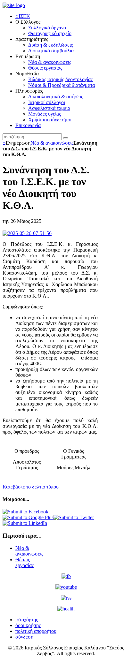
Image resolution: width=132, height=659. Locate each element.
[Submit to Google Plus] (28, 517)
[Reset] (65, 138)
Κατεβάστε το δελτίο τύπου (31, 486)
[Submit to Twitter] (74, 517)
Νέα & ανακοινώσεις (51, 143)
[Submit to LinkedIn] (25, 523)
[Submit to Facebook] (25, 511)
